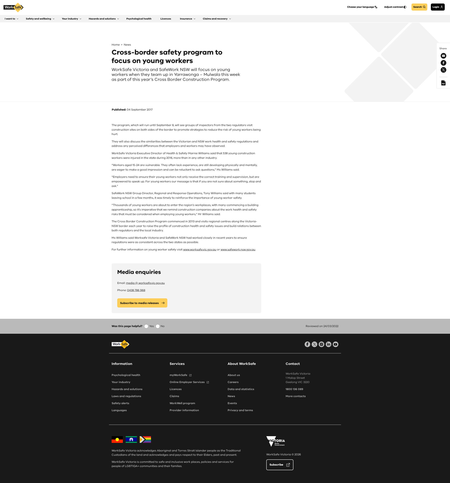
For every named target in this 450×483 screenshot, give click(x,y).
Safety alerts (120, 403)
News (127, 45)
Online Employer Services (187, 382)
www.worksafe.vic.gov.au (199, 250)
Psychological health (126, 375)
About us (234, 375)
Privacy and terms (240, 410)
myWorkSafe (178, 375)
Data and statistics (241, 389)
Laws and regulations (126, 396)
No (163, 326)
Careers (233, 382)
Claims (174, 396)
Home (116, 45)
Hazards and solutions (127, 389)
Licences (176, 389)
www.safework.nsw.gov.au (238, 250)
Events (232, 403)
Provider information (184, 410)
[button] (11, 18)
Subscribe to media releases (139, 303)
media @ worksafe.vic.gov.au (145, 283)
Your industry (121, 382)
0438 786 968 (136, 290)
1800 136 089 (294, 389)
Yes (151, 326)
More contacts (296, 396)
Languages (119, 410)
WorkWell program (182, 403)
